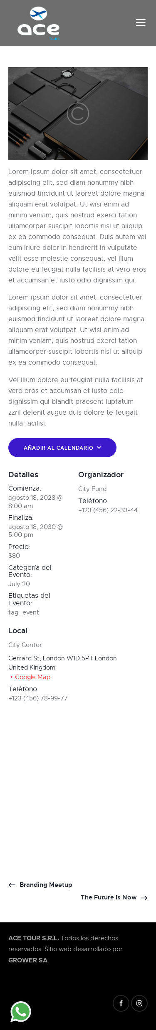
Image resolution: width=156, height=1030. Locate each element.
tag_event (23, 612)
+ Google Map (30, 677)
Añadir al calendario (59, 448)
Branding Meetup (45, 885)
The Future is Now (110, 897)
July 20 (19, 584)
